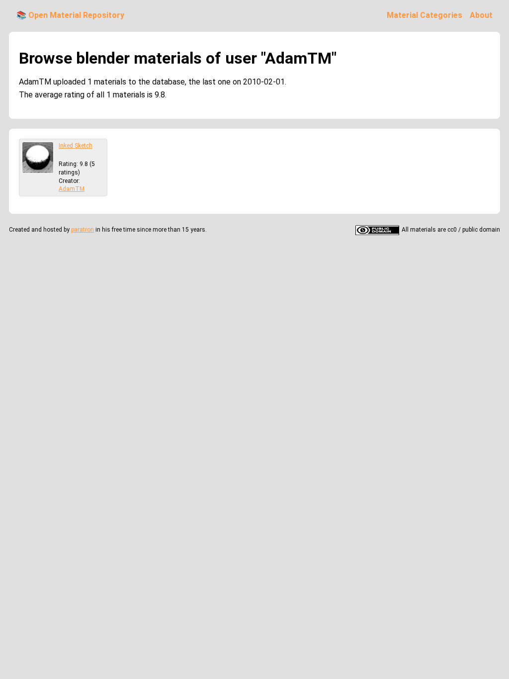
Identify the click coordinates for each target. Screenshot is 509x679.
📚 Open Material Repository (70, 15)
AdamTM (72, 188)
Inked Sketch (75, 145)
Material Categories (424, 15)
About (481, 15)
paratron (82, 229)
